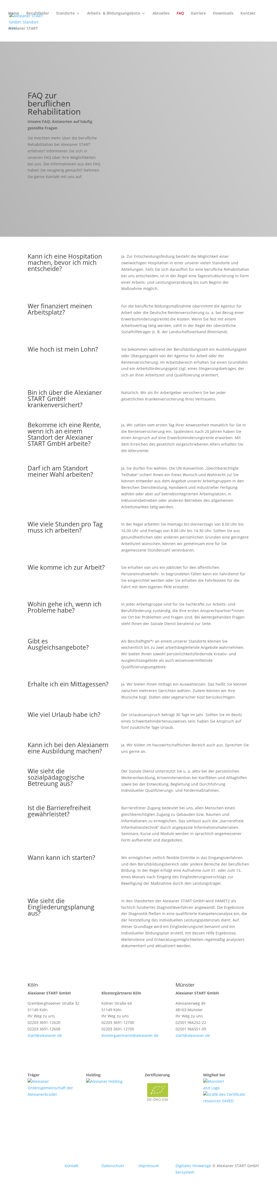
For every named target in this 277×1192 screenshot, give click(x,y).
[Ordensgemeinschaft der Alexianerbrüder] (51, 1094)
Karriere (198, 13)
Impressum (148, 1165)
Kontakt (247, 13)
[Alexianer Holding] (104, 1081)
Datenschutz (112, 1165)
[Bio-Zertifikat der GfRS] (158, 1104)
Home (13, 13)
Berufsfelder (37, 13)
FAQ (180, 13)
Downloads (223, 13)
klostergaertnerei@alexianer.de (130, 1035)
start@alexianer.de (45, 1035)
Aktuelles (161, 13)
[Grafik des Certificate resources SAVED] (226, 1100)
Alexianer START (23, 28)
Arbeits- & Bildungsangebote (113, 13)
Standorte (65, 13)
